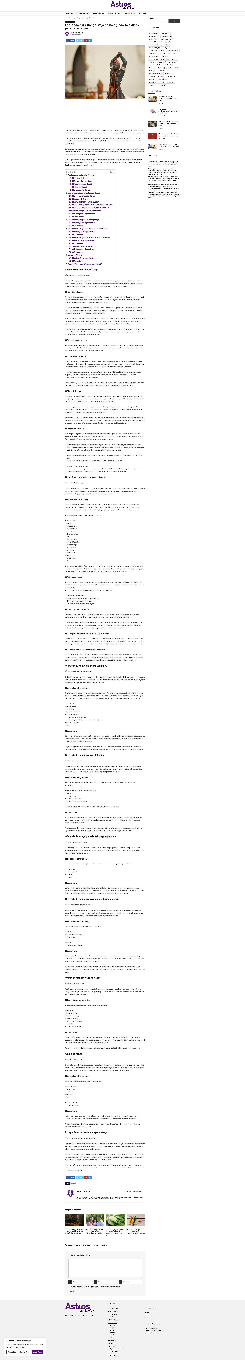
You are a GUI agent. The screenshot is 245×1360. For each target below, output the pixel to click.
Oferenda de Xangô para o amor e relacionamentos (89, 237)
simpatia (73, 1183)
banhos (152, 42)
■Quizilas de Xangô (80, 199)
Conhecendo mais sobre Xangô (81, 175)
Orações (161, 128)
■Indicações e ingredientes (83, 214)
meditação (167, 65)
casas (165, 48)
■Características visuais (82, 181)
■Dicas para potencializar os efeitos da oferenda (92, 205)
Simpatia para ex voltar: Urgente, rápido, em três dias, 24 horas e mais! (74, 1231)
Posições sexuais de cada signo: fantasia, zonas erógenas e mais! (164, 196)
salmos (171, 76)
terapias (153, 85)
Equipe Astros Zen (76, 33)
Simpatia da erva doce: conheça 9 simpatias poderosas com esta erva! (115, 1232)
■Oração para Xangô (81, 190)
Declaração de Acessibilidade (153, 1330)
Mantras (112, 1337)
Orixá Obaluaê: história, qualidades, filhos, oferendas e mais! (168, 98)
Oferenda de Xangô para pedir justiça (83, 220)
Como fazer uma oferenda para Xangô (84, 193)
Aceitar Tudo (37, 1352)
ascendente (154, 39)
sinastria (153, 82)
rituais (152, 76)
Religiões (161, 103)
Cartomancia (162, 116)
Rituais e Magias (114, 13)
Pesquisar (151, 18)
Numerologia (83, 13)
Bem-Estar (142, 13)
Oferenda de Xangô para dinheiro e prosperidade (88, 229)
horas (162, 62)
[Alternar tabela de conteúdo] (111, 172)
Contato (146, 1315)
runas (161, 76)
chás (162, 50)
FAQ (145, 1317)
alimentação (154, 33)
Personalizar (12, 1352)
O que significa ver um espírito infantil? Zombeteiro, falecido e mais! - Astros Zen (161, 170)
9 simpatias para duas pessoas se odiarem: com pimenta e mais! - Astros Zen (163, 162)
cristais (152, 53)
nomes (152, 68)
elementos (153, 59)
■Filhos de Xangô (79, 187)
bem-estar (153, 45)
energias (165, 59)
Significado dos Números (116, 1349)
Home (66, 18)
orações (174, 68)
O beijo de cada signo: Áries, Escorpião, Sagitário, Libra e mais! (163, 180)
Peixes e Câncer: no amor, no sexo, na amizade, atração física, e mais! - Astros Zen (163, 177)
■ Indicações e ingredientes (83, 249)
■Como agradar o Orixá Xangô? (85, 202)
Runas (112, 1316)
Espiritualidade (129, 13)
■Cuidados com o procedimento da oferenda (91, 208)
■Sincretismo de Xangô (82, 184)
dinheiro (166, 56)
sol (162, 82)
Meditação (113, 1332)
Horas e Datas (162, 139)
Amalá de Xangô (75, 255)
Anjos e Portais (114, 1355)
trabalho (163, 85)
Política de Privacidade (151, 1328)
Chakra (112, 1334)
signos (153, 79)
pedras (152, 70)
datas (171, 53)
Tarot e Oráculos (98, 13)
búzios (164, 45)
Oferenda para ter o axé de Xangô (82, 246)
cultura (162, 53)
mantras (172, 62)
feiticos (152, 62)
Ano (111, 1353)
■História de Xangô (80, 178)
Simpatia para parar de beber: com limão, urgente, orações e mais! (136, 1231)
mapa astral (154, 65)
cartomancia (154, 48)
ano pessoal (154, 36)
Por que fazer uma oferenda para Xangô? (85, 264)
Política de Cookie (19, 1347)
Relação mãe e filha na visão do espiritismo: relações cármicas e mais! (169, 123)
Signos (112, 1306)
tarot (170, 82)
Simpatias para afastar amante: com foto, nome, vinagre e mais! (94, 1231)
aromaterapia (167, 36)
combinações (172, 50)
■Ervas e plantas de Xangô (83, 196)
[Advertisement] (105, 114)
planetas (162, 70)
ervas (174, 59)
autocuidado (167, 39)
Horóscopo (70, 13)
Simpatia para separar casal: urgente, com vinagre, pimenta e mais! (163, 164)
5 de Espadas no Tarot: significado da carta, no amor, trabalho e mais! (168, 111)
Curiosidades (112, 1340)
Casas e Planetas (114, 1308)
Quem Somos (148, 1312)
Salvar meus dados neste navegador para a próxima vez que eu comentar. (95, 1287)
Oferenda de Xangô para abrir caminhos (84, 211)
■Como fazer (78, 217)
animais (165, 33)
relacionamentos (156, 73)
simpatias (163, 79)
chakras (153, 50)
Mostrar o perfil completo (134, 1191)
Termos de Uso (148, 1333)
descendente (154, 56)
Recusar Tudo (24, 1352)
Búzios (112, 1330)
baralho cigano (165, 42)
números (162, 68)
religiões (169, 73)
